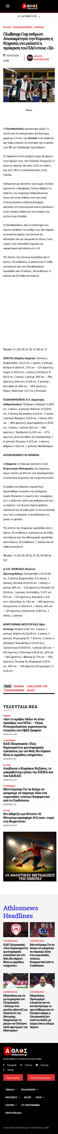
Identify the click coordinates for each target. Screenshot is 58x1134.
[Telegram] (36, 117)
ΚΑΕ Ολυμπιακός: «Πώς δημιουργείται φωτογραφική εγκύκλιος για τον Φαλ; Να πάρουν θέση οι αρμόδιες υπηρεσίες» (27, 749)
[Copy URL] (44, 117)
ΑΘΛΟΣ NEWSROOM (41, 58)
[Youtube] (37, 1065)
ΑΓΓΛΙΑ (6, 810)
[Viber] (29, 117)
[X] (14, 117)
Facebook (12, 1065)
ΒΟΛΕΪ (7, 27)
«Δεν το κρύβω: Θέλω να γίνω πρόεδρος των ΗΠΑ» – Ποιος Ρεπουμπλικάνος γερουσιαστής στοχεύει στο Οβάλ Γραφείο (25, 724)
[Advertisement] (29, 312)
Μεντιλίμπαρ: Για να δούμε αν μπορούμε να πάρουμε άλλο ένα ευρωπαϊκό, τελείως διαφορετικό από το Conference (26, 794)
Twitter (28, 1065)
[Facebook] (7, 117)
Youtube (44, 1065)
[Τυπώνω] (51, 117)
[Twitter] (21, 1065)
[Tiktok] (3, 1070)
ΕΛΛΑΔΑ (7, 765)
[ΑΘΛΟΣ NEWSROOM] (30, 58)
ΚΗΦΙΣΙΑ (39, 27)
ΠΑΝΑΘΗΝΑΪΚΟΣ (22, 27)
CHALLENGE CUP (37, 686)
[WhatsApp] (21, 117)
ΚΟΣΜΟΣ (7, 716)
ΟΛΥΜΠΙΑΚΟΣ (9, 740)
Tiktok (10, 1069)
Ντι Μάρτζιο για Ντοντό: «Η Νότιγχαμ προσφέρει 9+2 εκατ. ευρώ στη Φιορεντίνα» (28, 817)
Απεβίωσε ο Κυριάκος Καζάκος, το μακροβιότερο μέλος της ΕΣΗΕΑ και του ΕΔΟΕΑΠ (28, 772)
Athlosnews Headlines (20, 912)
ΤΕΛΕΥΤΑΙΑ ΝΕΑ (20, 706)
